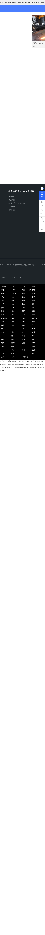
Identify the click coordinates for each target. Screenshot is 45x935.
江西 (33, 297)
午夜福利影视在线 (11, 2)
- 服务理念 (11, 200)
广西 (2, 304)
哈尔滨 (34, 318)
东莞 (23, 343)
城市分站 (4, 286)
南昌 (13, 325)
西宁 (2, 357)
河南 (13, 300)
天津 (33, 286)
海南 (13, 304)
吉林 (2, 293)
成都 (23, 350)
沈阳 (13, 318)
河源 (33, 339)
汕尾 (23, 339)
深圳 (2, 332)
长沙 (13, 329)
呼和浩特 (4, 318)
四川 (33, 304)
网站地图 (3, 361)
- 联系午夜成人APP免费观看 (17, 203)
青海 (13, 311)
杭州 (23, 322)
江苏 (33, 293)
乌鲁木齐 (25, 357)
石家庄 (24, 315)
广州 (23, 329)
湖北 (23, 300)
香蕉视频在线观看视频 (20, 367)
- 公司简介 (11, 196)
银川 (13, 357)
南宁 (33, 346)
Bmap (13, 277)
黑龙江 (13, 293)
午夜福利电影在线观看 (13, 361)
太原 (33, 315)
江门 (2, 336)
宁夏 (23, 311)
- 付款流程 (11, 210)
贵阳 (33, 350)
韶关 (33, 329)
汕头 (23, 332)
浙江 (2, 297)
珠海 (13, 332)
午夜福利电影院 (27, 361)
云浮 (23, 346)
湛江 (13, 336)
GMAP (21, 277)
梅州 (13, 339)
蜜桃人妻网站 (6, 364)
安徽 (13, 297)
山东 (2, 300)
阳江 (2, 343)
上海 (23, 293)
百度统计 (5, 277)
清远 (13, 343)
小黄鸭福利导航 (33, 367)
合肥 (33, 322)
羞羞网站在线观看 (18, 364)
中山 (33, 343)
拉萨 (13, 353)
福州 (2, 325)
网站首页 (6, 24)
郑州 (33, 325)
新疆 (33, 311)
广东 (13, 286)
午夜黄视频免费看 (24, 2)
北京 (23, 286)
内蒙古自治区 (26, 290)
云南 (13, 308)
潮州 (2, 346)
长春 (23, 318)
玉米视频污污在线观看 (32, 364)
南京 (13, 322)
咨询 (41, 196)
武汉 (2, 329)
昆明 (2, 353)
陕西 (33, 308)
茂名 (23, 336)
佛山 (33, 332)
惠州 (2, 339)
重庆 (23, 304)
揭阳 (13, 346)
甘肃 (2, 311)
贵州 (2, 308)
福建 (23, 297)
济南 (23, 325)
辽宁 (33, 290)
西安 (23, 353)
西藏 (23, 308)
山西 (13, 290)
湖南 (33, 300)
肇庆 (33, 336)
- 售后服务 (11, 206)
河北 (2, 290)
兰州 (33, 353)
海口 (2, 350)
